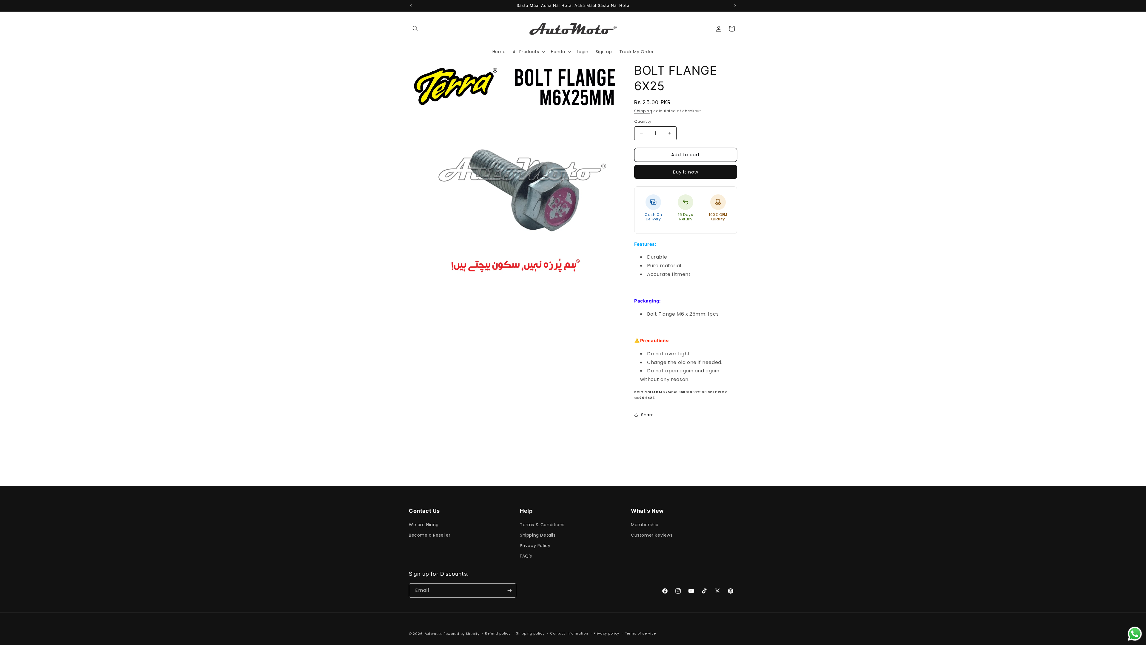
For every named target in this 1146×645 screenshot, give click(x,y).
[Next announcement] (735, 5)
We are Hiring (424, 524)
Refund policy (497, 633)
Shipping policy (530, 633)
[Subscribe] (509, 590)
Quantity (642, 121)
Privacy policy (606, 633)
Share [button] (647, 415)
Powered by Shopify (461, 633)
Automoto (434, 633)
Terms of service (640, 633)
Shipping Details (538, 535)
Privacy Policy (535, 546)
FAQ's (526, 556)
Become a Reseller (429, 535)
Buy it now (685, 172)
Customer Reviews (652, 535)
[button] (415, 28)
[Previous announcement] (411, 5)
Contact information (569, 633)
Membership (645, 524)
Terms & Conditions (542, 524)
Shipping (643, 110)
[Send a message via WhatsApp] (1135, 634)
